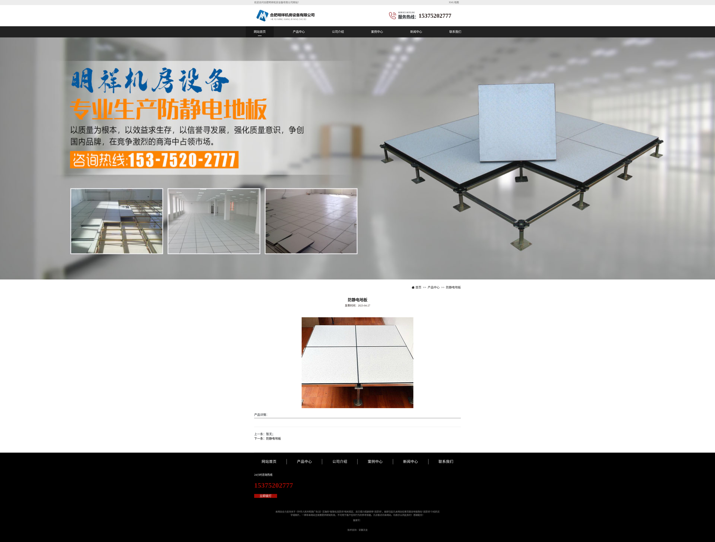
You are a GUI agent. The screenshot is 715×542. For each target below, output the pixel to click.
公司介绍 (338, 31)
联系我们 (455, 31)
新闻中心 (416, 31)
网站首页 (260, 31)
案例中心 (377, 31)
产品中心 (299, 31)
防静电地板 (453, 287)
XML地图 (454, 2)
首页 (418, 287)
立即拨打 (265, 496)
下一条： (267, 438)
